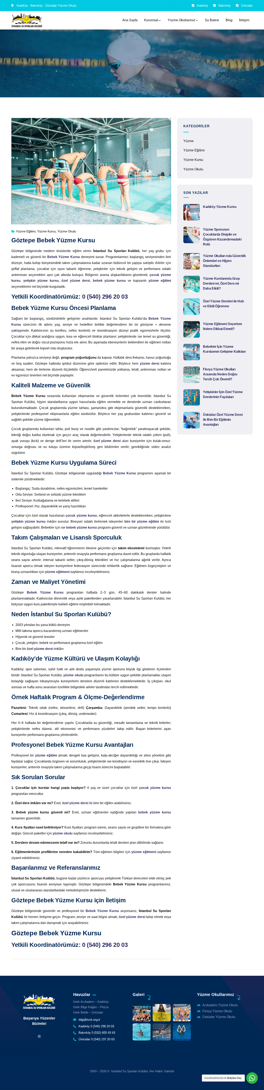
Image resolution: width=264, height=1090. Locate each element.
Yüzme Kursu (46, 231)
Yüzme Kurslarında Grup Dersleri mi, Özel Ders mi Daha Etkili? (221, 283)
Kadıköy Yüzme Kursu (219, 207)
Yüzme (188, 141)
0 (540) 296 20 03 (105, 296)
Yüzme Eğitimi (139, 62)
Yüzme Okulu (66, 231)
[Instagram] (39, 1036)
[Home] (39, 1001)
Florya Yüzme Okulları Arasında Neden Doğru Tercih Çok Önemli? (220, 374)
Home (118, 62)
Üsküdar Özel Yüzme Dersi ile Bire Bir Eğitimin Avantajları (223, 419)
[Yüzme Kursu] (26, 20)
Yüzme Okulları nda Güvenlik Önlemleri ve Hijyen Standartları (224, 260)
